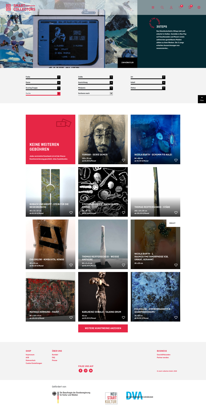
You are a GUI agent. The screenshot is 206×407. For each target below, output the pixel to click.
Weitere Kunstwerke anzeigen (103, 328)
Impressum (30, 355)
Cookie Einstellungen (34, 363)
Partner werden (163, 358)
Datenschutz (30, 360)
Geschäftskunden (163, 355)
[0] (180, 8)
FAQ (53, 358)
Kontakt (55, 355)
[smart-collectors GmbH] (21, 7)
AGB (27, 358)
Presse (54, 360)
